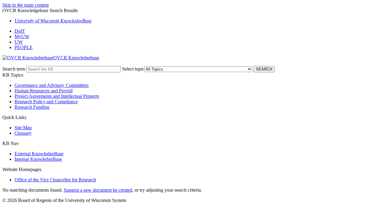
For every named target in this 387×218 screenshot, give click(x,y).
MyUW (22, 36)
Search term (13, 68)
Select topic (133, 68)
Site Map (23, 127)
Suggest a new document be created (98, 190)
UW (19, 42)
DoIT (20, 31)
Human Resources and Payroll (44, 90)
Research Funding (32, 107)
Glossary (23, 133)
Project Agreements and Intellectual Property (57, 96)
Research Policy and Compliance (46, 101)
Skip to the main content (25, 5)
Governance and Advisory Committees (52, 85)
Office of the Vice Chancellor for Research (55, 179)
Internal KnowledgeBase (38, 159)
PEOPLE (24, 47)
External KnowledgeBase (39, 153)
